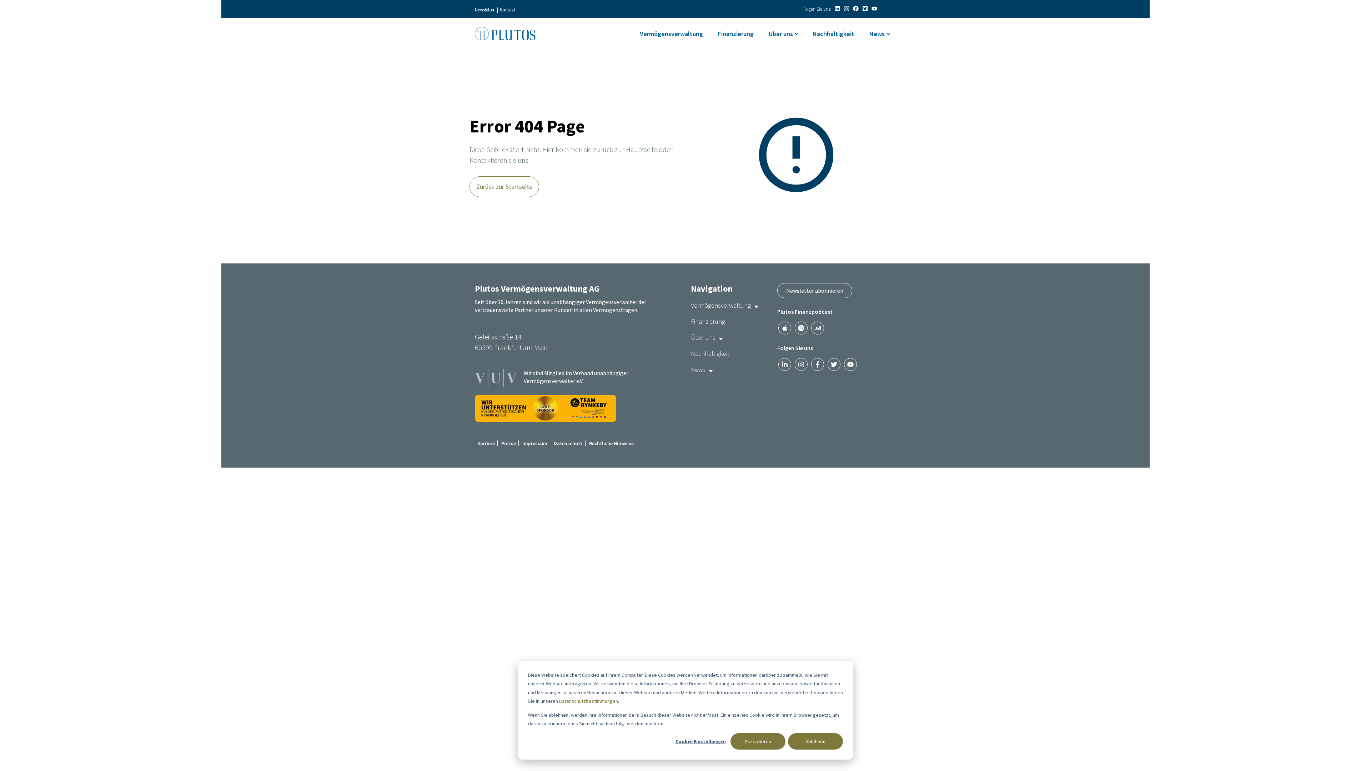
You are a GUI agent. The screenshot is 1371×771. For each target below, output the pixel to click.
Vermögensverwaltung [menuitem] (671, 34)
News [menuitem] (877, 34)
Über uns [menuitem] (781, 34)
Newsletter (484, 10)
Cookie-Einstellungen (701, 741)
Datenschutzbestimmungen (588, 701)
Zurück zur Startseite (504, 186)
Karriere (486, 443)
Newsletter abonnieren (814, 290)
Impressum (534, 443)
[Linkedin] (837, 8)
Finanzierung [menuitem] (736, 34)
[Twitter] (865, 8)
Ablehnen (815, 741)
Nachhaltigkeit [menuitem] (833, 34)
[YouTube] (874, 8)
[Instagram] (846, 8)
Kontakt (507, 10)
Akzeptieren (758, 741)
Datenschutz (568, 443)
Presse (508, 443)
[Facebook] (856, 8)
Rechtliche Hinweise (611, 443)
